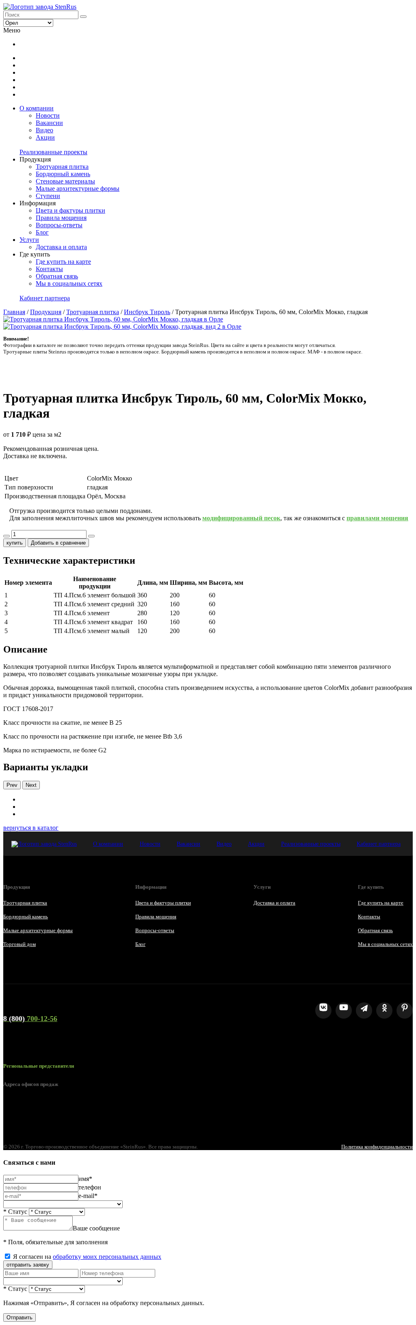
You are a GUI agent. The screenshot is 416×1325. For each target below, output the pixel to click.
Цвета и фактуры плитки (70, 210)
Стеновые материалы (65, 181)
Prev (11, 785)
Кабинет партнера (45, 298)
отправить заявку (27, 1265)
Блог (42, 232)
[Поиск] (83, 16)
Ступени (48, 195)
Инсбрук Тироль (147, 311)
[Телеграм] (364, 1010)
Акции (45, 137)
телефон (89, 1187)
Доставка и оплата (61, 246)
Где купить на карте (63, 261)
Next (31, 785)
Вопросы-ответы (59, 225)
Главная (14, 311)
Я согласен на (87, 1256)
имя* (85, 1178)
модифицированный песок (241, 518)
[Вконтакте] (323, 1010)
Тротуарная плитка (62, 166)
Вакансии (49, 122)
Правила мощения (61, 217)
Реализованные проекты (53, 152)
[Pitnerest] (404, 1010)
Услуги (29, 239)
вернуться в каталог (30, 827)
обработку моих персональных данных (107, 1256)
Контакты (49, 268)
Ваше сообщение (96, 1228)
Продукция (45, 311)
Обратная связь (57, 276)
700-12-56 (30, 1019)
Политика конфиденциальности (377, 1147)
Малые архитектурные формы (77, 188)
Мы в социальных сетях (69, 283)
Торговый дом (19, 944)
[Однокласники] (384, 1010)
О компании (37, 108)
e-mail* (88, 1195)
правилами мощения (377, 518)
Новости (48, 115)
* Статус (15, 1211)
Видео (44, 130)
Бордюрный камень (63, 173)
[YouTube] (344, 1010)
